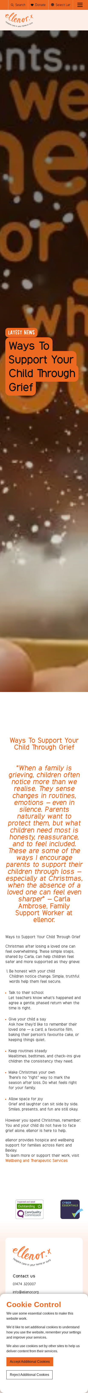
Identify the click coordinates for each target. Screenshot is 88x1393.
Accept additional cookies (30, 1361)
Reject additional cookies (29, 1374)
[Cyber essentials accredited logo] (52, 1217)
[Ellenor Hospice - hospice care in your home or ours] (19, 20)
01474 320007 (24, 1284)
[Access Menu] (80, 5)
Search (20, 5)
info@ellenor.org (26, 1292)
